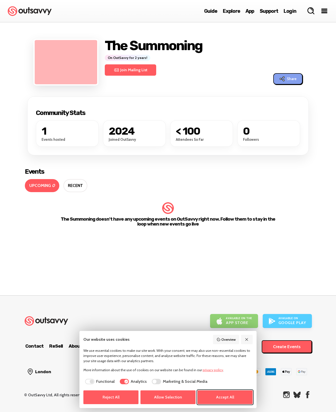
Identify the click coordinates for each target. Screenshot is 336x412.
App (249, 11)
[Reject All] (247, 339)
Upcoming (42, 185)
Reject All (111, 397)
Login (290, 11)
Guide (210, 11)
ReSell (56, 346)
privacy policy (213, 370)
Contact (34, 346)
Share (292, 79)
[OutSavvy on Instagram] (286, 394)
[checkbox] (99, 381)
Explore (231, 11)
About (75, 346)
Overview (228, 339)
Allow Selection (168, 397)
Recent (75, 185)
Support (269, 11)
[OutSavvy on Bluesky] (297, 394)
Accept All (225, 397)
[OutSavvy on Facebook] (307, 394)
